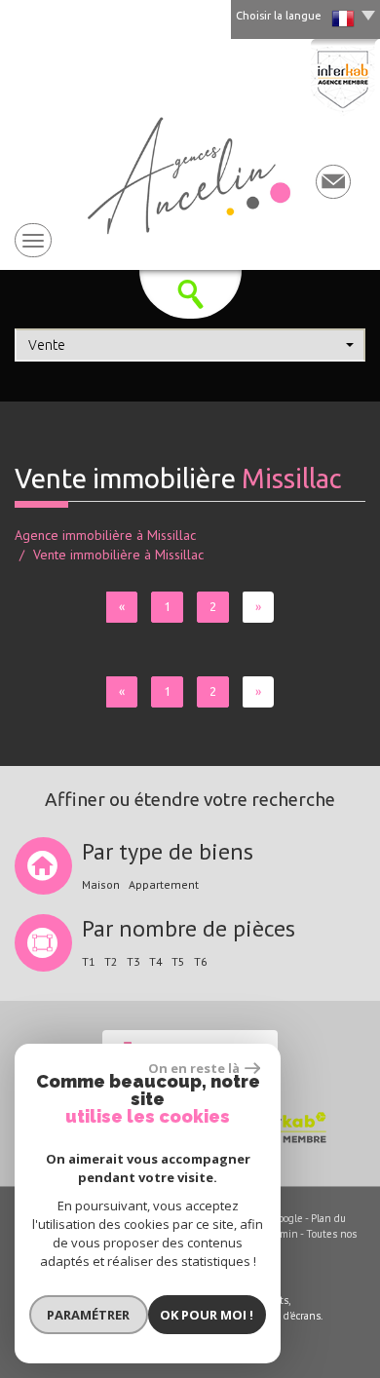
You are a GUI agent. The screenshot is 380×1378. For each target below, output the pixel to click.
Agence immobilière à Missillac (105, 535)
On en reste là (194, 1068)
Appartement (164, 885)
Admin (283, 1234)
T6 (201, 962)
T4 (156, 962)
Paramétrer (88, 1314)
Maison (101, 885)
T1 (88, 962)
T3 (133, 962)
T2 (111, 962)
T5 (178, 962)
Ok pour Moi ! (206, 1314)
